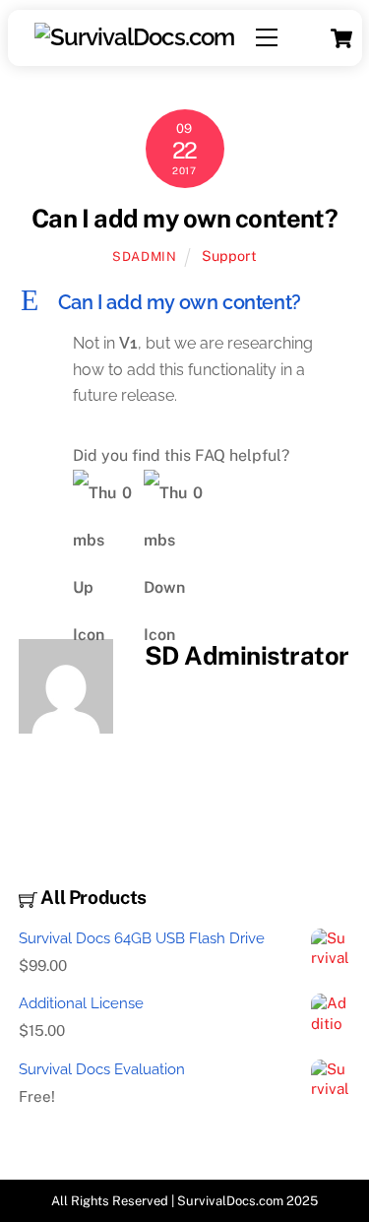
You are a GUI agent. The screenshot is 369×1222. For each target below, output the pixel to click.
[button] (185, 302)
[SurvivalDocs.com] (132, 37)
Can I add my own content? (184, 218)
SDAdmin (144, 256)
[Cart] (341, 38)
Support (229, 255)
